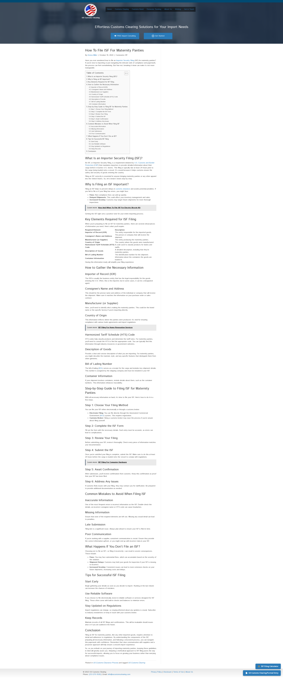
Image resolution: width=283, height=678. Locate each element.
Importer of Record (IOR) (99, 87)
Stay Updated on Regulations (100, 146)
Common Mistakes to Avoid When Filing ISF (104, 124)
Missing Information (97, 129)
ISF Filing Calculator (268, 666)
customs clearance (123, 189)
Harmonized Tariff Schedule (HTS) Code (104, 97)
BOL (100, 368)
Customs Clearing (122, 9)
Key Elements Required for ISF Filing (101, 82)
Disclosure (167, 672)
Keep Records (96, 149)
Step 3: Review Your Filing (99, 114)
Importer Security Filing (125, 60)
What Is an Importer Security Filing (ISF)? (102, 76)
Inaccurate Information (98, 126)
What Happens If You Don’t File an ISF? (102, 136)
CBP (96, 165)
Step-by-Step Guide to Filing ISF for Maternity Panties (108, 107)
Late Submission (96, 131)
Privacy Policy (156, 672)
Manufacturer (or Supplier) (99, 92)
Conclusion (92, 151)
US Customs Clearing (136, 663)
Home (109, 9)
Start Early (94, 142)
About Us (168, 9)
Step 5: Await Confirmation (99, 119)
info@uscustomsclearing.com (119, 674)
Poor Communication (98, 134)
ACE (102, 415)
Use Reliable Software (98, 144)
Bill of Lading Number (99, 102)
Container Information (99, 104)
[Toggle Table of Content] (125, 73)
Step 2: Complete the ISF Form (101, 112)
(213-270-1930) (95, 674)
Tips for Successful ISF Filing (98, 139)
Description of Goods (98, 99)
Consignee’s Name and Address (101, 90)
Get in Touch (189, 9)
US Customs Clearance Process (105, 663)
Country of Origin (97, 94)
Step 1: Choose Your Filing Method (102, 109)
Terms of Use (178, 672)
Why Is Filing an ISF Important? (99, 79)
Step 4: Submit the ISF (98, 117)
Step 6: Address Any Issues (100, 121)
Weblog (178, 9)
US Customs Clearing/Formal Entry (261, 673)
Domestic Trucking (154, 9)
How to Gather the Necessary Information (103, 84)
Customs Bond (137, 9)
